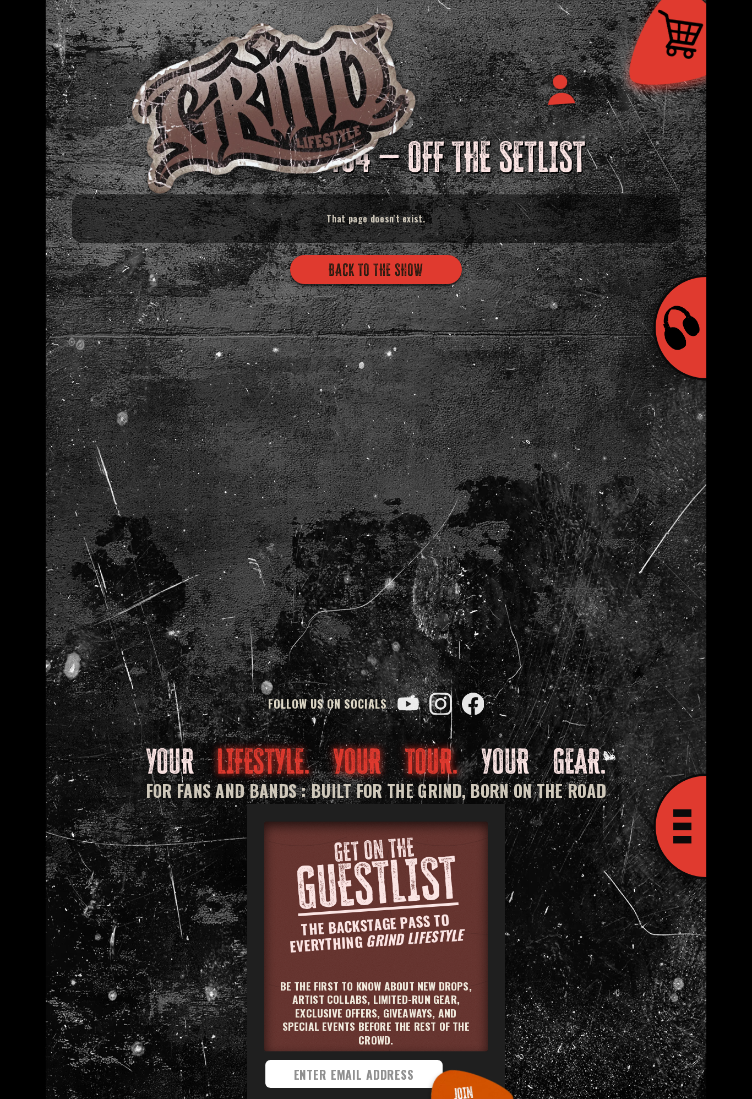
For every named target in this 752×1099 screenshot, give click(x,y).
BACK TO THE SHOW (376, 269)
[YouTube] (408, 704)
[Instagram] (440, 704)
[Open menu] (679, 826)
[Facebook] (473, 704)
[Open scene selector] (679, 327)
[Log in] (560, 88)
